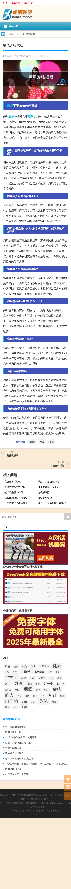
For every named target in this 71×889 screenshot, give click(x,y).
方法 (18, 683)
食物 (24, 707)
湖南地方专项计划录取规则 (19, 742)
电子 (46, 689)
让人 (33, 702)
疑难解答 (31, 798)
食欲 (15, 707)
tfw (11, 56)
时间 (29, 684)
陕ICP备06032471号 (44, 798)
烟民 (17, 689)
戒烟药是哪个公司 (13, 492)
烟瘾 (27, 689)
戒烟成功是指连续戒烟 (16, 497)
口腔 (15, 672)
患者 (12, 116)
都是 (7, 707)
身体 (43, 700)
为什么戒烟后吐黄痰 (15, 726)
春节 (38, 683)
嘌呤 (31, 116)
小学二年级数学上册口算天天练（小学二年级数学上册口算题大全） (36, 763)
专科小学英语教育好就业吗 (19, 758)
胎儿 (62, 695)
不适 (7, 666)
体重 (33, 666)
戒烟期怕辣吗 (45, 497)
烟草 (38, 689)
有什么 (8, 689)
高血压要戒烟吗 (12, 481)
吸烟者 (39, 672)
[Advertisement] (35, 853)
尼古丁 (11, 677)
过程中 (55, 702)
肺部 (52, 695)
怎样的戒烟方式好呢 (14, 486)
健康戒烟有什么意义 (48, 486)
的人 (9, 695)
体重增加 (44, 666)
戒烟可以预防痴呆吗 (48, 481)
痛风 (10, 105)
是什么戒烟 (12, 455)
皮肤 (27, 695)
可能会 (25, 671)
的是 (19, 695)
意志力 (41, 678)
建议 (23, 678)
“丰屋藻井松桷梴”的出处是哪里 (21, 737)
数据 (8, 684)
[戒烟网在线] (35, 13)
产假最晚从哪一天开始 (16, 774)
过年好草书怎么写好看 (16, 503)
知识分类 (28, 2)
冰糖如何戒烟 (57, 465)
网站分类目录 (50, 794)
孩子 (50, 672)
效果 (59, 678)
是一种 (60, 683)
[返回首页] (67, 779)
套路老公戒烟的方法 (15, 753)
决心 (7, 672)
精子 (35, 695)
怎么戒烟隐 (44, 492)
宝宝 (57, 672)
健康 (57, 665)
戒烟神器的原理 (13, 769)
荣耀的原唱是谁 (13, 747)
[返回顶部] (67, 795)
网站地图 (21, 798)
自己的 (11, 701)
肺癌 (43, 695)
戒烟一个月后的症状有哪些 (52, 503)
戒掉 (51, 678)
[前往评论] (67, 787)
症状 (57, 689)
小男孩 (35, 814)
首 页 (5, 2)
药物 (24, 701)
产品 (24, 666)
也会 (16, 666)
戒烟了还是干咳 (13, 732)
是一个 (48, 683)
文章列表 (15, 2)
